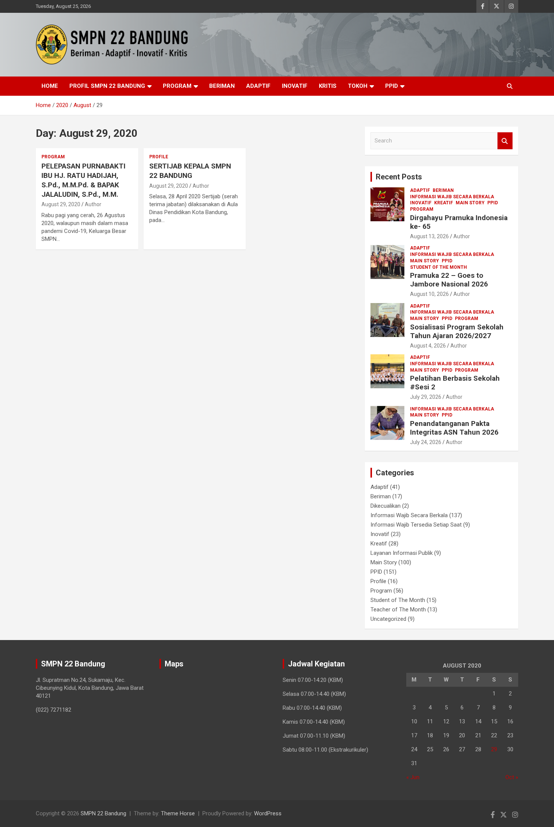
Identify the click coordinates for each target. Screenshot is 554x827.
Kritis (328, 86)
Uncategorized (388, 619)
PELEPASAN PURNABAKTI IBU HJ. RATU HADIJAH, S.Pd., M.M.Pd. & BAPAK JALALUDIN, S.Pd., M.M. (83, 180)
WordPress (268, 813)
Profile (158, 156)
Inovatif (295, 86)
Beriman (222, 86)
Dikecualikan (385, 505)
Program (177, 86)
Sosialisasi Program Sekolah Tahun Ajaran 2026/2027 (456, 331)
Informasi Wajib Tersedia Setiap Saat (416, 524)
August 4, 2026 (428, 346)
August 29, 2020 (60, 204)
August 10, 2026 (429, 294)
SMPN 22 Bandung (103, 813)
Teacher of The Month (398, 609)
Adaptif (258, 86)
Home (49, 86)
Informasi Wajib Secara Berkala (452, 196)
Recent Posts (399, 176)
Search (505, 140)
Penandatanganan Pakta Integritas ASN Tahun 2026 (454, 427)
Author (93, 204)
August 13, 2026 (429, 236)
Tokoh (357, 86)
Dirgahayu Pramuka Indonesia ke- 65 (459, 222)
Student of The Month (438, 267)
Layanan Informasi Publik (401, 553)
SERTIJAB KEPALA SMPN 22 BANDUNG (190, 171)
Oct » (511, 777)
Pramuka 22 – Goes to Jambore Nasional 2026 (449, 279)
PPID (391, 86)
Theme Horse (178, 813)
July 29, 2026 (425, 397)
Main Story (470, 202)
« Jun (412, 777)
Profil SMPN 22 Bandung (107, 86)
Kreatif (443, 202)
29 (494, 749)
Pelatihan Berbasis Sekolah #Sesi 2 (455, 382)
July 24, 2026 (425, 442)
